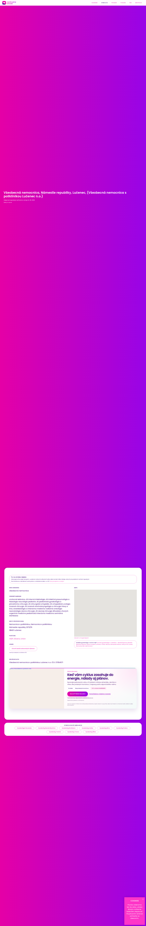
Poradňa (123, 2)
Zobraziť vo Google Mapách (81, 638)
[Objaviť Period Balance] (36, 688)
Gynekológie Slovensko (24, 728)
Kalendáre (94, 2)
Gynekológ (104, 2)
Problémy (114, 2)
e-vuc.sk (9, 202)
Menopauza (138, 2)
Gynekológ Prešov (122, 728)
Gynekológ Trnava (73, 732)
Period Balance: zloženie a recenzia (100, 694)
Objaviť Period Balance (77, 694)
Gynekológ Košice (87, 728)
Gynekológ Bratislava (68, 728)
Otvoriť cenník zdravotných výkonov (23, 648)
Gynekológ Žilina (91, 732)
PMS (130, 2)
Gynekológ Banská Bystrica (46, 728)
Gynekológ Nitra (105, 728)
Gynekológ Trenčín (55, 732)
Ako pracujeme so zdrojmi (57, 581)
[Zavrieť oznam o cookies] (143, 899)
